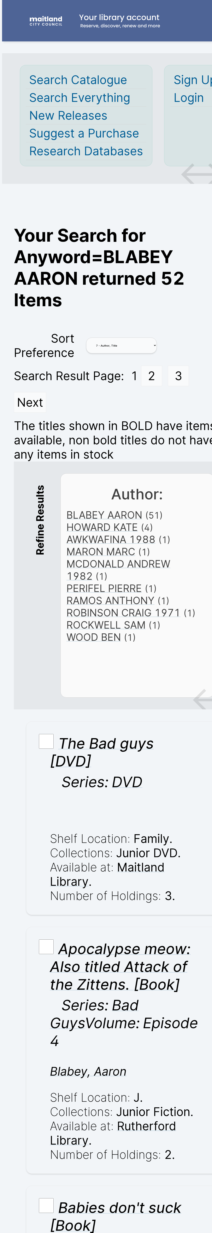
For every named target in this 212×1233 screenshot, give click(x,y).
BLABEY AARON (104, 515)
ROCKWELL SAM (106, 625)
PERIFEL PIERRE (104, 588)
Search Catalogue (78, 80)
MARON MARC (100, 552)
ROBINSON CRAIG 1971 (123, 613)
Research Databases (86, 151)
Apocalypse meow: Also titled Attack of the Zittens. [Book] (120, 966)
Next (30, 402)
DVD (127, 782)
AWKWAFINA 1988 (110, 539)
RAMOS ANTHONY (110, 600)
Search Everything (79, 97)
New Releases (68, 115)
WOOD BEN (93, 637)
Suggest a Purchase (84, 133)
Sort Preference (44, 345)
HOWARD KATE (102, 527)
